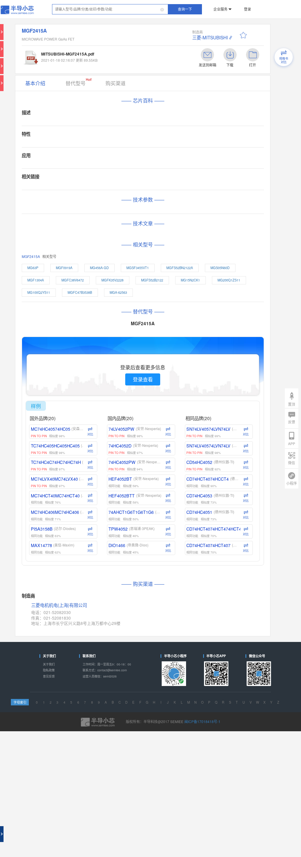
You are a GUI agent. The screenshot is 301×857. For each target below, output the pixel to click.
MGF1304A (49, 220)
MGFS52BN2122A (164, 210)
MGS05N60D (196, 210)
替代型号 (82, 64)
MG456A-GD (100, 210)
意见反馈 (48, 529)
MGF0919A (72, 210)
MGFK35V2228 (111, 220)
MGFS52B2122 (142, 220)
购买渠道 (110, 65)
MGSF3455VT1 (130, 210)
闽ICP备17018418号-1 (190, 565)
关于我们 (48, 520)
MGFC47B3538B (85, 229)
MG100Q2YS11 (52, 229)
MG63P (47, 210)
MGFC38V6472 (79, 220)
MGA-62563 (116, 229)
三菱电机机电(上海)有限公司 (68, 474)
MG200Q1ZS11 (204, 220)
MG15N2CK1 (173, 220)
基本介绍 (48, 65)
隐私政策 (48, 524)
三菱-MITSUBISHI (185, 29)
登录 (226, 7)
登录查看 (132, 297)
